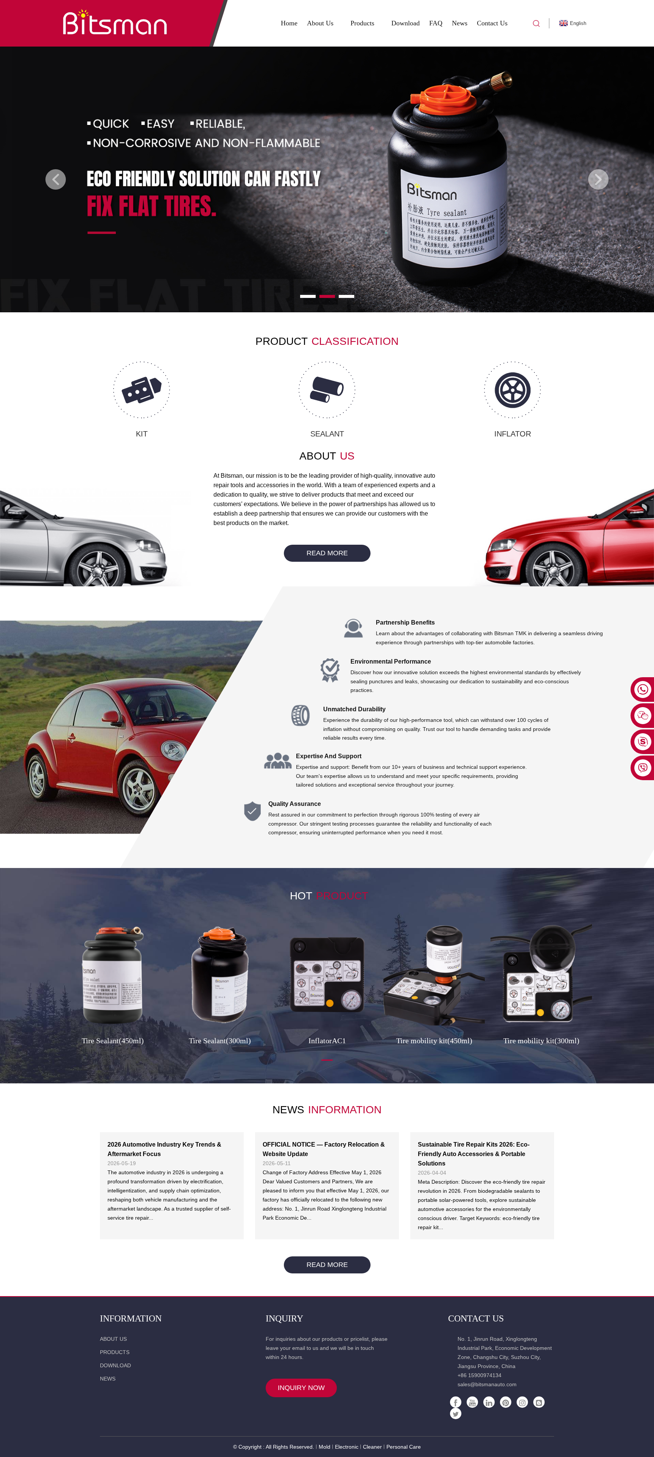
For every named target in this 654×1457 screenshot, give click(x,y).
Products (362, 23)
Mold (324, 1447)
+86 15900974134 (479, 1375)
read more (327, 553)
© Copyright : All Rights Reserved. (273, 1447)
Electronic (346, 1447)
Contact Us (492, 23)
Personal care (403, 1447)
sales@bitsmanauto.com (487, 1384)
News (459, 23)
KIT (142, 434)
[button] (55, 179)
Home (289, 23)
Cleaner (372, 1447)
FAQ (435, 23)
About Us (320, 23)
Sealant (327, 434)
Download (405, 23)
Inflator (512, 434)
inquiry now (301, 1388)
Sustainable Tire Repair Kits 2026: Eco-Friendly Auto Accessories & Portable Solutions (473, 1154)
